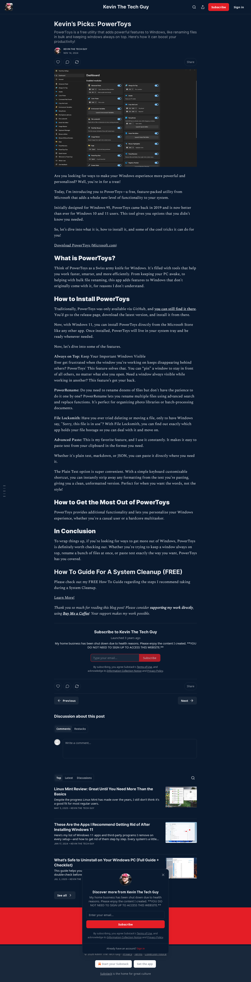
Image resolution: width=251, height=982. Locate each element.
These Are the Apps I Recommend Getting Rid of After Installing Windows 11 (102, 827)
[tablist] (71, 729)
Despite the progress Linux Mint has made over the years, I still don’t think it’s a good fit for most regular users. (106, 801)
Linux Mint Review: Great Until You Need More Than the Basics (103, 791)
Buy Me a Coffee (76, 613)
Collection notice (155, 954)
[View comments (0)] (67, 62)
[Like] (58, 62)
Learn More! (64, 598)
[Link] (48, 258)
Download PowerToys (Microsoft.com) (85, 245)
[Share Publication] (203, 7)
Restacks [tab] (80, 729)
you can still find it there (175, 309)
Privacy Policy (155, 937)
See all (62, 895)
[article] (125, 801)
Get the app (145, 964)
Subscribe (218, 7)
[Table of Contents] (4, 491)
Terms (138, 954)
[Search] (194, 7)
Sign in (239, 7)
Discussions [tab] (84, 778)
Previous (69, 701)
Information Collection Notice (124, 937)
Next (184, 701)
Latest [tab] (69, 778)
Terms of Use (144, 933)
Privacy (127, 954)
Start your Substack (115, 964)
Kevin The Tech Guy (75, 49)
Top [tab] (58, 778)
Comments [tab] (63, 729)
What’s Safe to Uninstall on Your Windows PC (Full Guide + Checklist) (106, 862)
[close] (163, 875)
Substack (106, 974)
